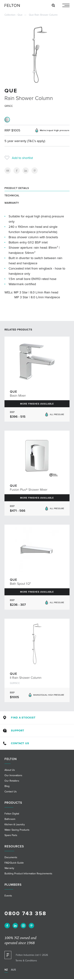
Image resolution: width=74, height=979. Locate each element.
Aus (13, 970)
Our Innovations (13, 775)
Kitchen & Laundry (14, 824)
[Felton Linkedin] (15, 925)
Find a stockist (23, 718)
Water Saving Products (16, 830)
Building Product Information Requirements (28, 873)
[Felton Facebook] (7, 925)
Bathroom (9, 819)
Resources (14, 846)
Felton (10, 759)
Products (13, 802)
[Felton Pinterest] (31, 925)
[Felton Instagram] (23, 925)
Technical (11, 195)
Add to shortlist (22, 158)
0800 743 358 (25, 913)
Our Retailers (11, 781)
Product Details (16, 188)
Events (8, 896)
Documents (10, 857)
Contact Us (20, 743)
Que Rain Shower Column (43, 15)
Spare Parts (10, 835)
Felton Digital (11, 814)
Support (17, 730)
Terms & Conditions (26, 960)
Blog (7, 786)
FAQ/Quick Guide (14, 863)
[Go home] (13, 5)
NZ (6, 970)
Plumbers (13, 884)
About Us (9, 770)
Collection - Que (13, 15)
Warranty (11, 203)
